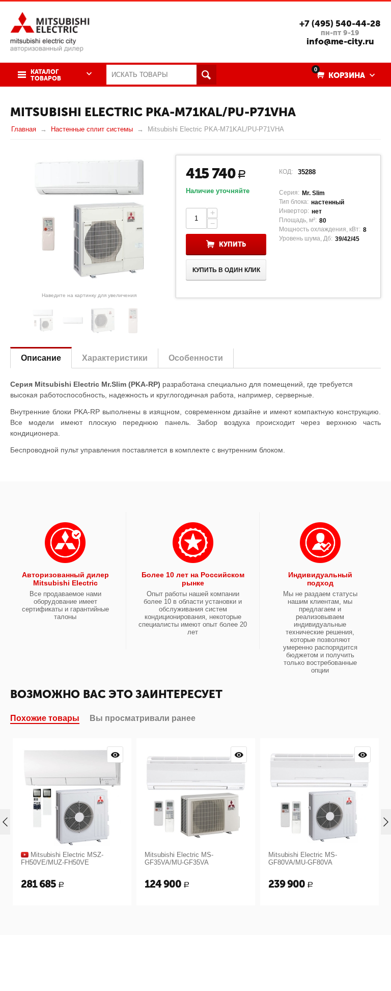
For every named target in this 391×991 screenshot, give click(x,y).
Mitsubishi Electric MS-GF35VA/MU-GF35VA (179, 858)
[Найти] (206, 75)
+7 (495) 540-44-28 (340, 23)
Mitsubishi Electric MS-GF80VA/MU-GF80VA (302, 858)
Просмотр (115, 754)
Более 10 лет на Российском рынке (193, 579)
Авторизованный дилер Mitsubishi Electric (65, 579)
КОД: (286, 171)
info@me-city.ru (340, 41)
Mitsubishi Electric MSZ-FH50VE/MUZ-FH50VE (62, 858)
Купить (232, 244)
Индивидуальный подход (320, 579)
